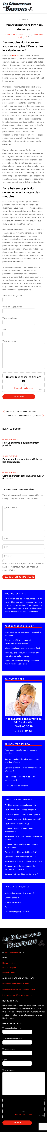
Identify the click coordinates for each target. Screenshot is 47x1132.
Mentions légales (9, 967)
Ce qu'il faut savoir (10, 439)
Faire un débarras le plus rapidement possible (21, 751)
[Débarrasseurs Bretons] (17, 10)
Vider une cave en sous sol (16, 786)
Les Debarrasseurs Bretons (16, 34)
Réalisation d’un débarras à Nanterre (17, 995)
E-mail (7, 547)
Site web (8, 556)
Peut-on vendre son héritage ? (18, 824)
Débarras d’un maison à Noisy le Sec (24, 415)
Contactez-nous (8, 972)
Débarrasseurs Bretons (12, 952)
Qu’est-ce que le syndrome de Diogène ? (22, 814)
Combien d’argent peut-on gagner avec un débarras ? (23, 769)
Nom (6, 538)
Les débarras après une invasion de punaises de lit (20, 778)
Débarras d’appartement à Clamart (21, 411)
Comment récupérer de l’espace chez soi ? (23, 819)
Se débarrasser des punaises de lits (20, 805)
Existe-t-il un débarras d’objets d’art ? (21, 852)
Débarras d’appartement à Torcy (15, 984)
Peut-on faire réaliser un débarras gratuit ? (23, 861)
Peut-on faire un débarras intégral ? (20, 810)
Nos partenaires (8, 963)
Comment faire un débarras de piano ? (21, 874)
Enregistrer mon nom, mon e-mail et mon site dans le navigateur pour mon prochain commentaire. (23, 567)
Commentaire (10, 508)
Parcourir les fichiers (23, 388)
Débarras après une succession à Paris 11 (19, 989)
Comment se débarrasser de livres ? (20, 857)
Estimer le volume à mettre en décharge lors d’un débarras (22, 760)
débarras (15, 55)
